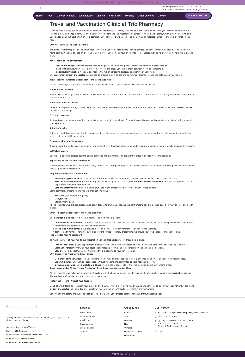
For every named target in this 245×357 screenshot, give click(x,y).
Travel (49, 15)
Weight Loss (86, 15)
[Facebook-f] (156, 331)
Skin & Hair (115, 15)
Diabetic (100, 15)
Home (39, 15)
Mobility (129, 15)
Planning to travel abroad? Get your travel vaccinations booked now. (122, 2)
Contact (162, 15)
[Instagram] (161, 331)
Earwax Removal (66, 15)
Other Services (146, 15)
